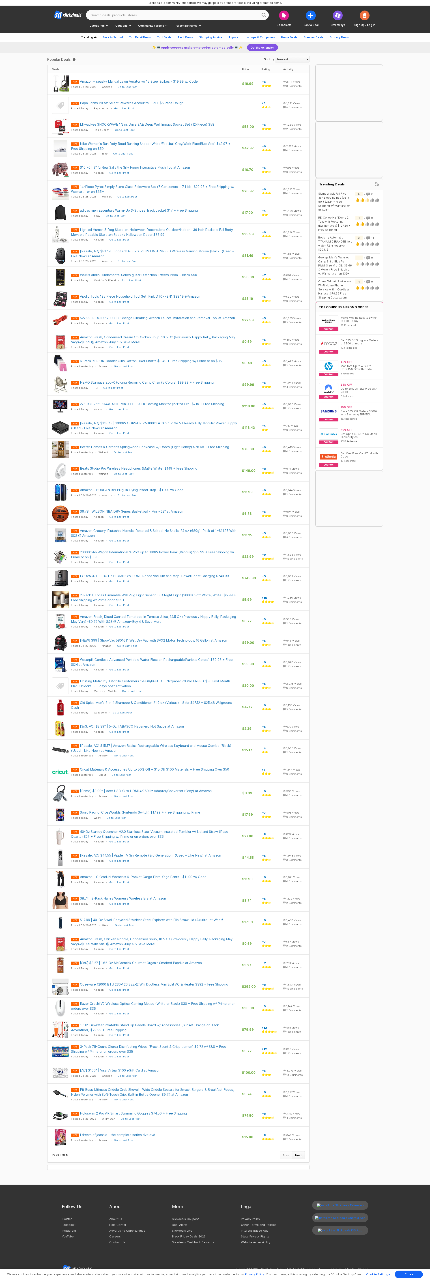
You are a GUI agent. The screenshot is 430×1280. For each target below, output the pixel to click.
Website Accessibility (255, 1242)
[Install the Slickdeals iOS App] (340, 1230)
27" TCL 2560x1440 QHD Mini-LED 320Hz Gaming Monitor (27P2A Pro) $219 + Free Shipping (152, 404)
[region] (215, 1274)
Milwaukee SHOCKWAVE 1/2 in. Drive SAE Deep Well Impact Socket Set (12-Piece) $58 (147, 124)
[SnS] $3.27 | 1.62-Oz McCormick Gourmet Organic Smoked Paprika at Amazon (141, 963)
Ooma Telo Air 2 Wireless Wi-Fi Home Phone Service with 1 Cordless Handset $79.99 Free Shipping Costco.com (334, 289)
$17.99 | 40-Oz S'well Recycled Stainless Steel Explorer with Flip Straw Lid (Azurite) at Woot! (151, 920)
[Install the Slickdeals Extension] (340, 1205)
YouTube (68, 1236)
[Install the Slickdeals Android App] (340, 1217)
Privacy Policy (250, 1219)
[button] (364, 18)
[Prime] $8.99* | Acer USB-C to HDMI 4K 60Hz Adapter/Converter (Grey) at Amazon (146, 791)
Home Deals (289, 37)
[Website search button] (264, 15)
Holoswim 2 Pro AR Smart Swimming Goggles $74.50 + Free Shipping (133, 1113)
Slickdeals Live (182, 1230)
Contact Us (117, 1242)
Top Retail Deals (140, 37)
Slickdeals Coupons (185, 1219)
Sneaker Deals (313, 37)
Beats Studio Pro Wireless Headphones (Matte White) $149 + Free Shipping (138, 468)
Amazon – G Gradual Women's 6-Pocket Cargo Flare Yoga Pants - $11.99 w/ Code (143, 877)
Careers (115, 1236)
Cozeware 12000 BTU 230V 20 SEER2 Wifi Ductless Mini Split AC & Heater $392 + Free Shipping (154, 984)
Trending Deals (332, 184)
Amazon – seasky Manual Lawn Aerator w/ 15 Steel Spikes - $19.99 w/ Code (139, 81)
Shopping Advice (210, 37)
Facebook (68, 1224)
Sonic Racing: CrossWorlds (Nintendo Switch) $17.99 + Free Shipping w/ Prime (140, 812)
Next (298, 1155)
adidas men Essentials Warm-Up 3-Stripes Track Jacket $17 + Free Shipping (139, 210)
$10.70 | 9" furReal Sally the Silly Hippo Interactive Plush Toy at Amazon (135, 167)
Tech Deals (185, 37)
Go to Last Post (127, 86)
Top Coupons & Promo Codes (343, 307)
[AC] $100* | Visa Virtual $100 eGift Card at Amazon (120, 1070)
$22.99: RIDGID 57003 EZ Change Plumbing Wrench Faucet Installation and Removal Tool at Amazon (157, 318)
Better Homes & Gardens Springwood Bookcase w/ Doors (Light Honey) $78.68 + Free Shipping (154, 447)
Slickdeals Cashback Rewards (193, 1242)
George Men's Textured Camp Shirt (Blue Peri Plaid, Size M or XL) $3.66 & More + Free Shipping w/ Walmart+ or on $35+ (335, 265)
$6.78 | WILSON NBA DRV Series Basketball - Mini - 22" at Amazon (131, 511)
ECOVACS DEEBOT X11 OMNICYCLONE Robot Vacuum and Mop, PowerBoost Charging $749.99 (154, 576)
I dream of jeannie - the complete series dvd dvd (117, 1135)
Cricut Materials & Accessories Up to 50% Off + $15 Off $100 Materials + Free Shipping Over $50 (154, 769)
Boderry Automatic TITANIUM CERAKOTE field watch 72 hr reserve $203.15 (335, 243)
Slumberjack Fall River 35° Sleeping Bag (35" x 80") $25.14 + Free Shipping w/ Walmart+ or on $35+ (334, 201)
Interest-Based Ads (254, 1230)
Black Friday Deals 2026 (189, 1236)
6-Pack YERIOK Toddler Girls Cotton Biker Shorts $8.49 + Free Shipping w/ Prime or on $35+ (152, 361)
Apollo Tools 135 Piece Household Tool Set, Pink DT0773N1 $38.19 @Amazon (140, 296)
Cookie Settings (378, 1274)
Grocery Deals (339, 37)
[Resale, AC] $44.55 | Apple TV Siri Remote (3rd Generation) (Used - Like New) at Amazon (150, 855)
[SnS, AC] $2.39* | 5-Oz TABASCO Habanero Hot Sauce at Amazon (132, 726)
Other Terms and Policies (258, 1224)
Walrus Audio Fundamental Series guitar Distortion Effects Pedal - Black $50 (138, 275)
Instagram (69, 1230)
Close (408, 1274)
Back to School (113, 37)
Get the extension (262, 47)
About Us (115, 1219)
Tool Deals (164, 37)
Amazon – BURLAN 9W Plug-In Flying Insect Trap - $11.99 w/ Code (131, 490)
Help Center (117, 1224)
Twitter (67, 1219)
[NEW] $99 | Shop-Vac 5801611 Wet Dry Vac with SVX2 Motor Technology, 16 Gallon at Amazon (153, 640)
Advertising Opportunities (127, 1230)
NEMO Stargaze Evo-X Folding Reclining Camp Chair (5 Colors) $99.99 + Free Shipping (147, 382)
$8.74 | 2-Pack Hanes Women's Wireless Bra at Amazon (123, 898)
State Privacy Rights (255, 1236)
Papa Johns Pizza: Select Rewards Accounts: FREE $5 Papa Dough (131, 103)
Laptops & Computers (260, 37)
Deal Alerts (179, 1224)
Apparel (233, 37)
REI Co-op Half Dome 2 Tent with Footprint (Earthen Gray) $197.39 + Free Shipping (334, 223)
